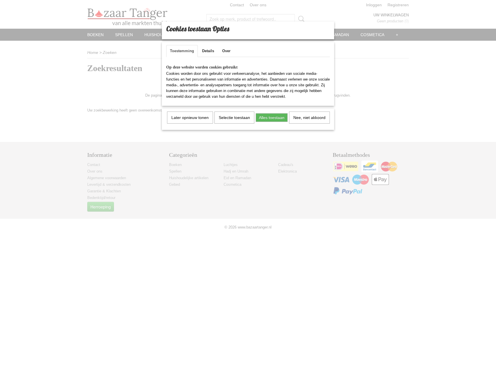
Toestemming (182, 51)
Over (226, 51)
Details (208, 51)
